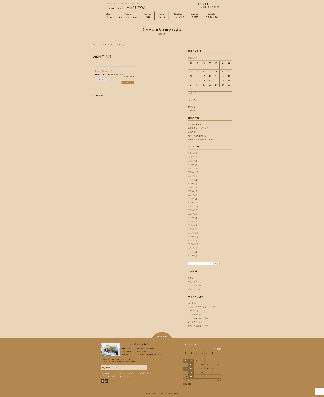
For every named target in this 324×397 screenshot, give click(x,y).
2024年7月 (192, 184)
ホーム (193, 303)
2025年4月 (192, 161)
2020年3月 (192, 218)
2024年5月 (192, 187)
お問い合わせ (146, 373)
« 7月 (185, 380)
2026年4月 (192, 157)
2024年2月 (192, 199)
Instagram (102, 381)
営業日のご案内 (198, 326)
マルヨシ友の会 (198, 318)
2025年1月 (192, 168)
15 (223, 76)
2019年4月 (192, 225)
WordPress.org (194, 289)
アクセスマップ (128, 373)
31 (191, 376)
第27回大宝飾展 (194, 124)
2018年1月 (192, 240)
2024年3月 (192, 195)
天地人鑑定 (192, 132)
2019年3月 (192, 229)
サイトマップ (127, 376)
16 (186, 369)
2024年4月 (192, 191)
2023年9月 (192, 203)
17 (191, 369)
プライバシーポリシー (110, 376)
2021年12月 (193, 206)
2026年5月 (192, 153)
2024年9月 (192, 176)
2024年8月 (192, 180)
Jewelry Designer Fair (104, 71)
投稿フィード (193, 282)
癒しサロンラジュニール (111, 368)
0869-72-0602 (211, 7)
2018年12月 (193, 233)
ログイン (191, 278)
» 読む (127, 82)
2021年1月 (192, 210)
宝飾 (193, 311)
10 (191, 365)
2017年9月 (192, 248)
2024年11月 (193, 172)
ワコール (194, 314)
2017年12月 (193, 244)
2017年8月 (192, 252)
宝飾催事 (191, 110)
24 (191, 372)
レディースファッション (201, 307)
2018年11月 (193, 237)
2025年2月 (192, 165)
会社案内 (196, 322)
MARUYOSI (125, 7)
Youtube (106, 381)
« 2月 (190, 93)
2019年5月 (192, 221)
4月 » (196, 93)
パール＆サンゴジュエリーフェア (202, 139)
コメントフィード (195, 285)
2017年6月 (192, 256)
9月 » (219, 380)
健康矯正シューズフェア (198, 128)
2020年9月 (192, 214)
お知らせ (101, 79)
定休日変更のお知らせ (197, 136)
